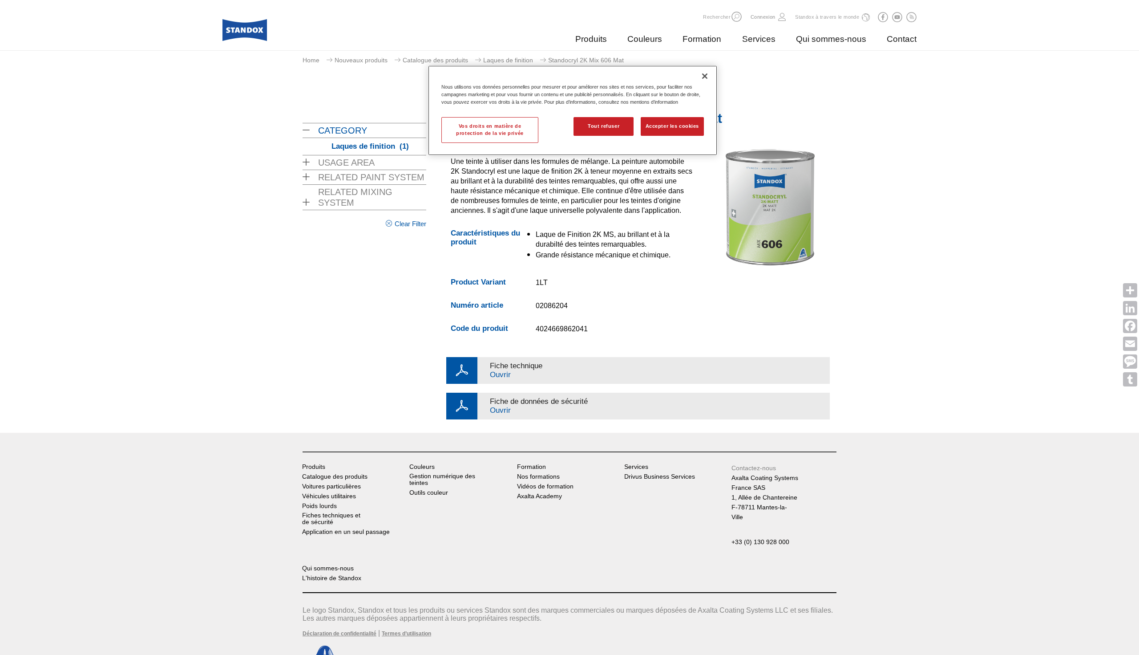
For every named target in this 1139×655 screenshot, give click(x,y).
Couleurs (644, 39)
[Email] (1130, 344)
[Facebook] (1130, 326)
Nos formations (538, 476)
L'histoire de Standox (331, 578)
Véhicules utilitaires (329, 496)
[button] (736, 17)
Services (758, 39)
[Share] (1130, 290)
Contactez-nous (753, 468)
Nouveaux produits (361, 60)
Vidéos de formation (545, 486)
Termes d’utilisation (406, 634)
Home (311, 60)
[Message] (1130, 361)
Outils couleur (428, 492)
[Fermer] (705, 76)
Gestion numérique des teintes (442, 479)
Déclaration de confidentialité (339, 634)
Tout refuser (603, 126)
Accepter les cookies (672, 126)
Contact (902, 39)
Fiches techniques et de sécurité (331, 518)
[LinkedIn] (1130, 308)
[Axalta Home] (244, 32)
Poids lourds (319, 506)
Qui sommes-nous (831, 39)
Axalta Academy (539, 496)
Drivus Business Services (659, 476)
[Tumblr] (1130, 379)
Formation (702, 39)
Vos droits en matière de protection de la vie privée (489, 129)
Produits (591, 39)
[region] (572, 110)
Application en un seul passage (346, 532)
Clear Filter (410, 224)
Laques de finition (508, 60)
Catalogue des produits (435, 60)
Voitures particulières (331, 486)
